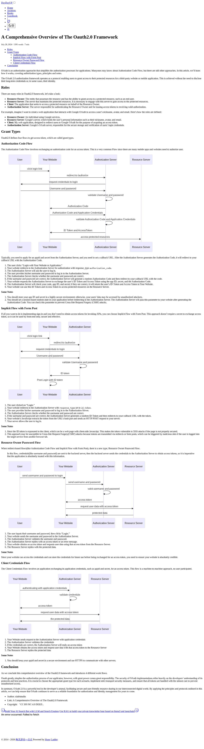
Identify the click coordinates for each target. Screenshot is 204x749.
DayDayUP (7, 2)
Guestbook (12, 16)
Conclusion (12, 65)
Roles (10, 49)
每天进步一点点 (24, 739)
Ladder (54, 739)
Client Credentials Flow (24, 63)
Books (10, 13)
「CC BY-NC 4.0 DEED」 (31, 704)
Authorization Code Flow (25, 55)
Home (10, 8)
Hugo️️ (47, 739)
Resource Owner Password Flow (28, 60)
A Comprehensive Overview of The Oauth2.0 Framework (40, 700)
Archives (11, 10)
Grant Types (13, 52)
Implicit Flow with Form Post (27, 57)
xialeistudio (20, 696)
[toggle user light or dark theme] (11, 26)
